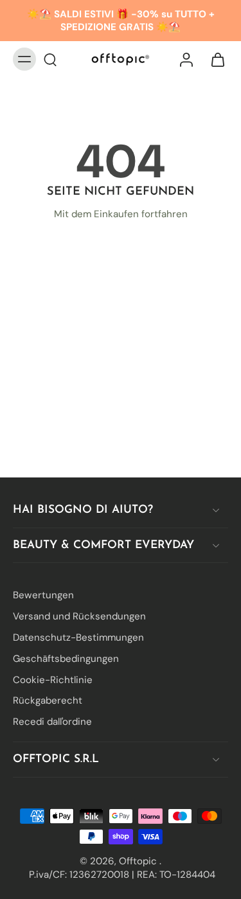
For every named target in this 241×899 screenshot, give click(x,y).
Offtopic (139, 860)
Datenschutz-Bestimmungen (78, 637)
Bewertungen (43, 595)
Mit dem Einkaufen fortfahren (121, 214)
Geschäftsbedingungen (66, 658)
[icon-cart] (214, 59)
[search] (50, 59)
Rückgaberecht (47, 700)
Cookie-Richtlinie (53, 679)
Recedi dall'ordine (52, 721)
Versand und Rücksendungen (79, 616)
